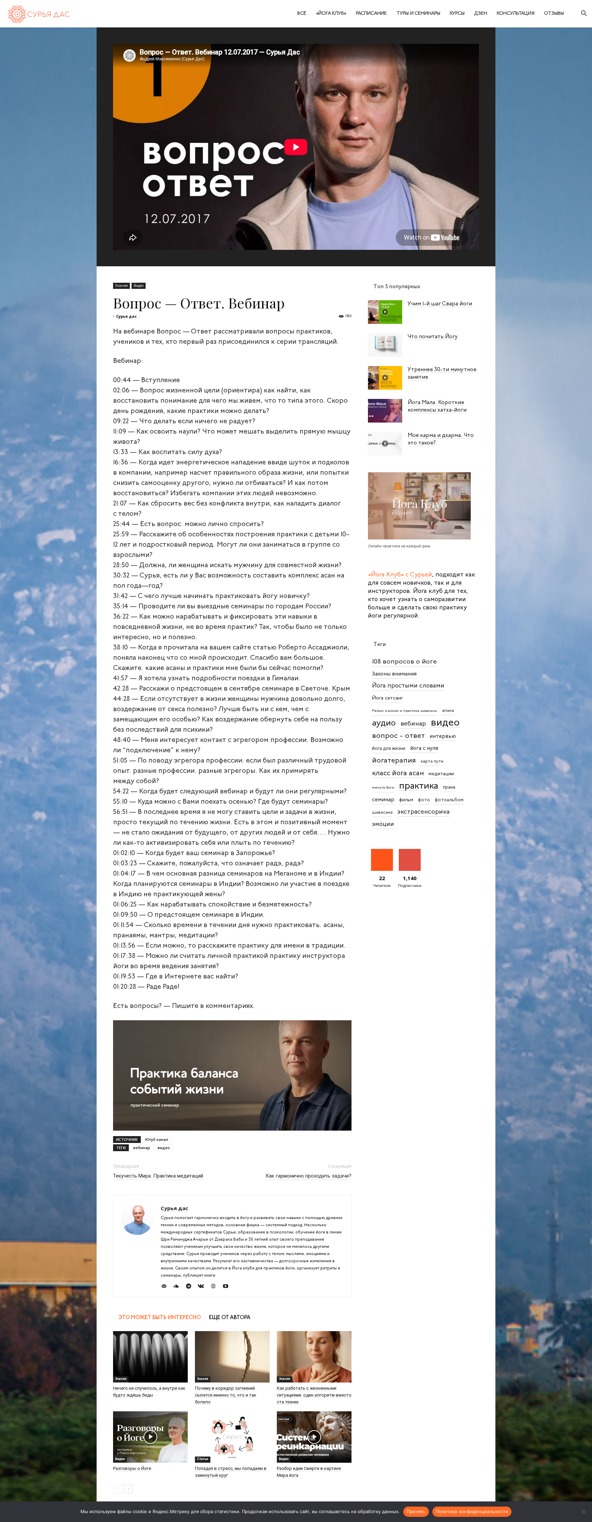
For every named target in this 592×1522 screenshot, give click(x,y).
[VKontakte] (203, 1287)
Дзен (480, 13)
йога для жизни (388, 748)
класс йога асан (398, 773)
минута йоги (383, 788)
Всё (301, 13)
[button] (584, 14)
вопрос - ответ (398, 736)
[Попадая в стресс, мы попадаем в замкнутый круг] (232, 1437)
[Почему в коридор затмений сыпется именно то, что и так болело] (232, 1357)
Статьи (202, 1459)
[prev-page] (117, 1489)
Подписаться (411, 851)
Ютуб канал (156, 1139)
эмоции (383, 824)
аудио (384, 723)
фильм (406, 800)
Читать (381, 851)
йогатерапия (394, 760)
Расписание (371, 13)
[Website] (215, 1287)
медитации (441, 774)
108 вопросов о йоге (404, 662)
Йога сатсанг (387, 698)
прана (449, 787)
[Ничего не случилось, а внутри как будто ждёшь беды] (150, 1357)
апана (448, 711)
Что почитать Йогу (433, 337)
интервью (443, 736)
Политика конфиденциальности (472, 1511)
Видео (139, 285)
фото (424, 800)
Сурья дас (126, 316)
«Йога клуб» (331, 13)
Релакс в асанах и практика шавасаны (404, 711)
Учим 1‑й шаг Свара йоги (440, 304)
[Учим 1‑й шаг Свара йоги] (385, 312)
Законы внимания (394, 674)
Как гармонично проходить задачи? (309, 1176)
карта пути (432, 761)
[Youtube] (228, 1287)
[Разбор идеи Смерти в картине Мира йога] (314, 1437)
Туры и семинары (418, 13)
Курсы (457, 13)
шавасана (382, 813)
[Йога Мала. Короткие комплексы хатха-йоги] (385, 411)
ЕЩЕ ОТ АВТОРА (229, 1317)
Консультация (515, 13)
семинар (383, 800)
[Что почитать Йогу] (385, 345)
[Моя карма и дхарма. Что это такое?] (385, 443)
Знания (121, 285)
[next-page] (128, 1489)
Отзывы (554, 13)
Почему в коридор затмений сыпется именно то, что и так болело (225, 1395)
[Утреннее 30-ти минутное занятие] (385, 378)
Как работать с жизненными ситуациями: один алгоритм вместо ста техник (314, 1395)
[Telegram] (191, 1287)
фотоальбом (449, 800)
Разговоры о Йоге (132, 1468)
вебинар (141, 1147)
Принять (416, 1511)
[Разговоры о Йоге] (150, 1437)
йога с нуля (424, 748)
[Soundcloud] (178, 1287)
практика (418, 786)
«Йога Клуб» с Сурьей (400, 575)
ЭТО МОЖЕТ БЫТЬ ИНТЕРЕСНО (160, 1317)
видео (164, 1147)
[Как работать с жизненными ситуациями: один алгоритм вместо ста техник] (314, 1357)
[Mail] (166, 1287)
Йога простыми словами (408, 686)
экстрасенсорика (423, 812)
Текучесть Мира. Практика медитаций (158, 1176)
